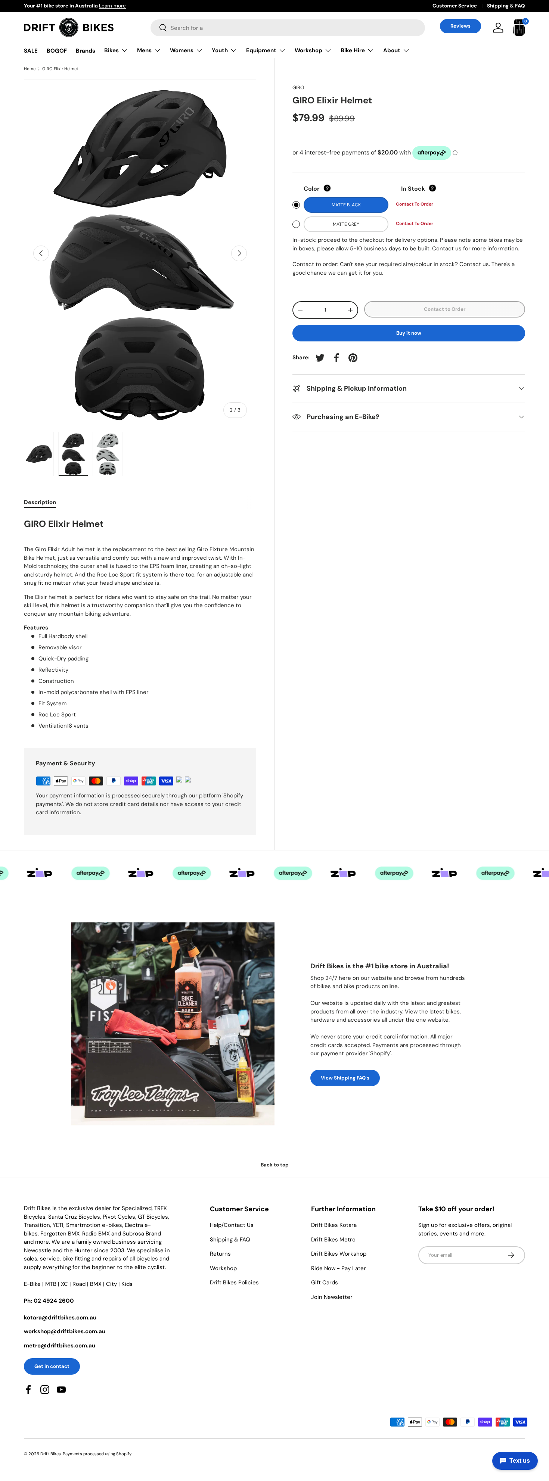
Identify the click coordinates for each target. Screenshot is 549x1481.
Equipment (261, 50)
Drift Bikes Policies (234, 1282)
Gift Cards (324, 1282)
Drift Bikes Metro (333, 1239)
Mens (144, 50)
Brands (85, 50)
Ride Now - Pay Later (338, 1268)
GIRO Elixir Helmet (60, 69)
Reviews (460, 26)
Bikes (111, 50)
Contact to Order (444, 309)
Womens (181, 50)
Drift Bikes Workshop (338, 1253)
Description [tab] (40, 502)
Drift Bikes (50, 1453)
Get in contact (51, 1366)
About (391, 50)
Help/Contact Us (232, 1225)
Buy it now (408, 333)
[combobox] (288, 27)
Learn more (112, 6)
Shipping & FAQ (506, 6)
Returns (220, 1253)
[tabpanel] (140, 623)
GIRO (298, 87)
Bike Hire (353, 50)
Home (29, 69)
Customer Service (454, 6)
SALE (31, 50)
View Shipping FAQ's (345, 1078)
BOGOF (57, 50)
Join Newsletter (332, 1297)
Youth (220, 50)
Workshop (308, 50)
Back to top (275, 1165)
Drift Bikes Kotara (334, 1225)
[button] (519, 27)
